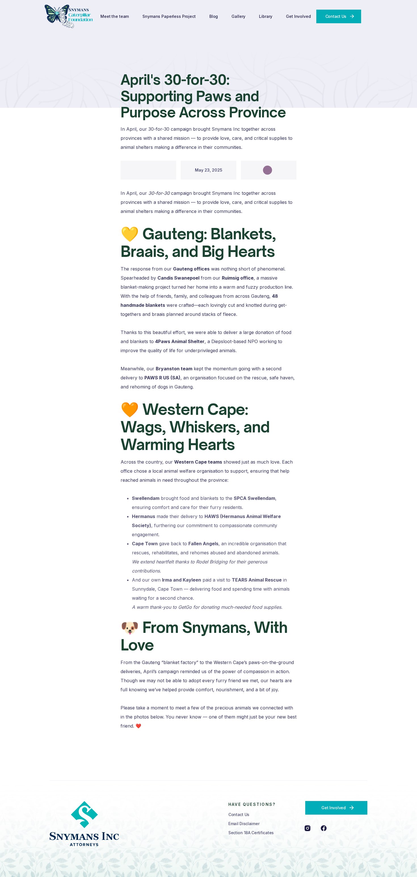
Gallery (238, 16)
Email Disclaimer (244, 823)
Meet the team (114, 16)
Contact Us (238, 814)
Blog (213, 16)
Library (265, 16)
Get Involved (298, 16)
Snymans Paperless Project (169, 16)
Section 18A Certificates (251, 832)
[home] (69, 16)
